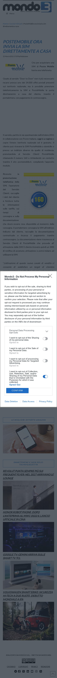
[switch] (45, 338)
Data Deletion (11, 401)
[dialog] (28, 339)
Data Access (28, 401)
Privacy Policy (45, 401)
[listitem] (28, 331)
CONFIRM (17, 390)
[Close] (51, 277)
